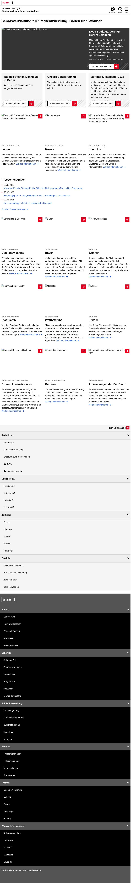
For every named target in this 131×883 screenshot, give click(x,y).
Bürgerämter (9, 682)
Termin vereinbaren (12, 624)
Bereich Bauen (10, 580)
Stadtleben (8, 855)
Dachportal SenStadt (13, 565)
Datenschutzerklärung (14, 450)
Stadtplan (8, 862)
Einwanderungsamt (12, 696)
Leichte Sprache (14, 471)
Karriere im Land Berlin (14, 718)
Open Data (8, 732)
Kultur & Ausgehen (12, 833)
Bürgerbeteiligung (12, 725)
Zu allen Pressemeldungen (14, 209)
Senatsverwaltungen (13, 667)
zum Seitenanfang (117, 428)
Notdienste (8, 638)
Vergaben (8, 739)
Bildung (7, 819)
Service (7, 544)
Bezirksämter (9, 674)
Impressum (9, 442)
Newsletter (8, 551)
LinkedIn (7, 500)
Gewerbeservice (11, 645)
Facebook (8, 486)
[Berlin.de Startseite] (8, 3)
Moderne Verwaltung (13, 790)
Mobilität (7, 797)
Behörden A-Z (10, 660)
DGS (9, 464)
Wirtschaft (8, 847)
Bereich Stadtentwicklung (15, 573)
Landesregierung (11, 710)
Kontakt (7, 536)
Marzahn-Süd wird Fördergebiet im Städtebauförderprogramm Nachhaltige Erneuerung (43, 188)
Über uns (8, 529)
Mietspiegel (9, 811)
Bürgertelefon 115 (12, 631)
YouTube (8, 507)
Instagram (8, 493)
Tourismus (8, 840)
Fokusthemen (10, 775)
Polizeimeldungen (12, 761)
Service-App (9, 617)
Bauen (7, 804)
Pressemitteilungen (12, 754)
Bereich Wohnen (11, 587)
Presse (7, 522)
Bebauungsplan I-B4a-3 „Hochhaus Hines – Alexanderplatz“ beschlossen (37, 196)
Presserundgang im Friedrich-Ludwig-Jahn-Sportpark (28, 203)
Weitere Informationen (101, 66)
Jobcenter (8, 689)
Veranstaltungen (11, 768)
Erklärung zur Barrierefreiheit (17, 457)
